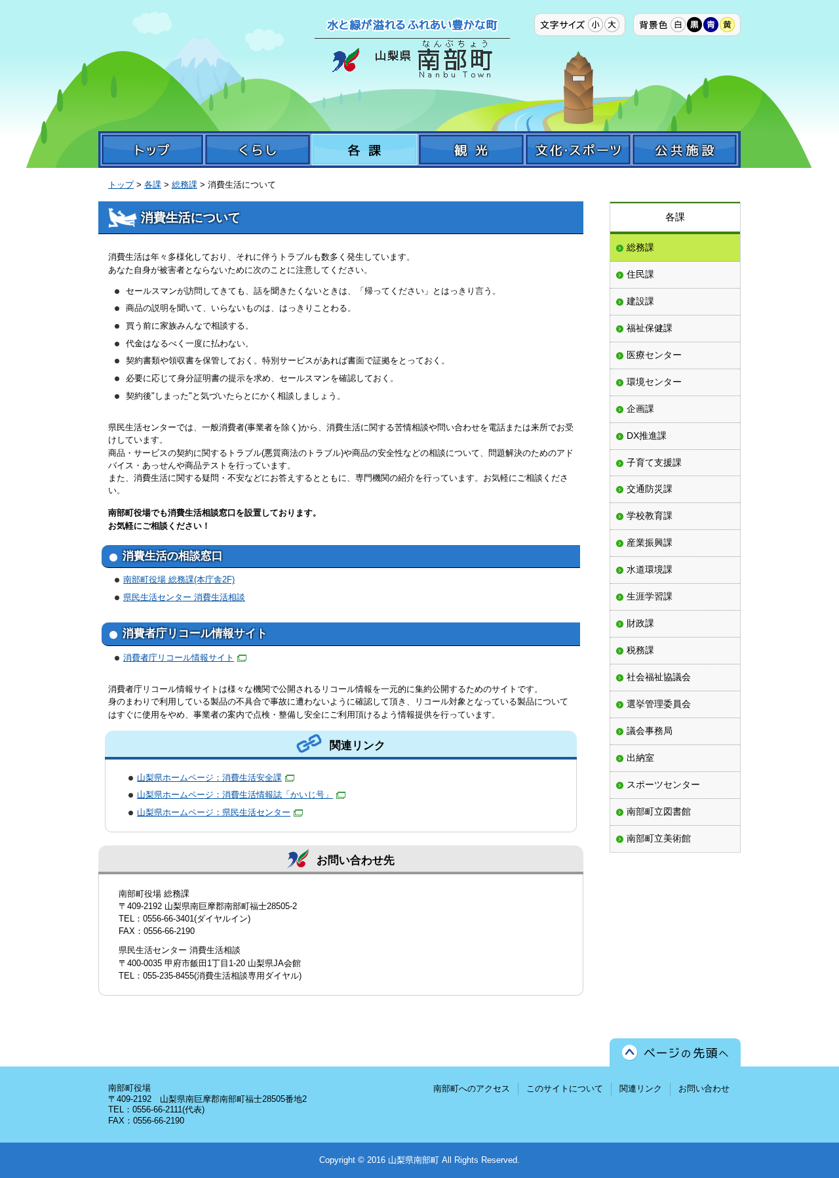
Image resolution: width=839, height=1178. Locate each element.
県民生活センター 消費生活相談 (184, 597)
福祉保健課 (650, 328)
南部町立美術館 (659, 838)
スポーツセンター (663, 784)
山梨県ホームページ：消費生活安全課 (209, 777)
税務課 (640, 650)
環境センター (654, 381)
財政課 (640, 623)
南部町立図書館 (659, 811)
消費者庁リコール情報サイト (178, 657)
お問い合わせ (704, 1088)
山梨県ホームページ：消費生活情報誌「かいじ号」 (235, 795)
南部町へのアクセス (471, 1088)
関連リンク (640, 1088)
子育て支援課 (654, 462)
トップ (121, 185)
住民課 (640, 274)
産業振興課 (650, 542)
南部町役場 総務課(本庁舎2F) (179, 579)
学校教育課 (650, 515)
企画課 (640, 408)
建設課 (640, 301)
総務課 (184, 185)
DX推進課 (647, 435)
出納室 (640, 757)
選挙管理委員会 (659, 704)
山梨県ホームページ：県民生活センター (213, 812)
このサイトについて (564, 1088)
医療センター (654, 355)
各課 (152, 185)
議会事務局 (650, 730)
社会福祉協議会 (659, 677)
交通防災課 (650, 488)
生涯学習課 (650, 596)
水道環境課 (650, 569)
